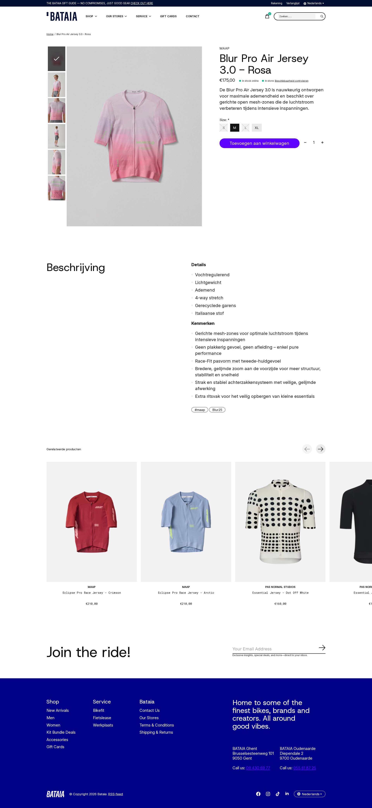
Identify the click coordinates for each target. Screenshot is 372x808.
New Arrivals (57, 710)
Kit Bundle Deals (61, 732)
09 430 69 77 (258, 767)
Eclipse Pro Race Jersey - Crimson (92, 592)
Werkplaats (103, 725)
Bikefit (98, 710)
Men (50, 717)
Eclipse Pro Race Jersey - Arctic (186, 592)
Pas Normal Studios (280, 587)
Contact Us (150, 710)
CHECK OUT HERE (142, 3)
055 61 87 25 (304, 767)
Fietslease (102, 717)
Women (53, 725)
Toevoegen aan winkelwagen (259, 143)
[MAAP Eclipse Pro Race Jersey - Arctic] (186, 522)
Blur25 (217, 410)
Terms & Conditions (157, 725)
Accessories (57, 739)
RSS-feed (115, 794)
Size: (224, 120)
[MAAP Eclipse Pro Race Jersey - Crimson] (91, 522)
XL (257, 128)
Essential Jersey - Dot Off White (280, 592)
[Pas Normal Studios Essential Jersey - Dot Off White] (280, 522)
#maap (200, 410)
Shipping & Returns (156, 732)
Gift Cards (55, 746)
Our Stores (149, 717)
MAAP (224, 48)
